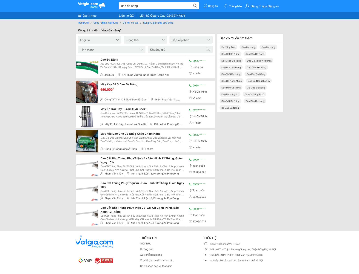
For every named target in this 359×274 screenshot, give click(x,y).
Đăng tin (213, 6)
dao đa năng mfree (231, 80)
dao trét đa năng (230, 100)
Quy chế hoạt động (151, 254)
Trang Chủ (83, 22)
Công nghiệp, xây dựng (105, 22)
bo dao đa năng (230, 107)
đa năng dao (228, 47)
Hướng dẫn (146, 249)
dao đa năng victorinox (259, 60)
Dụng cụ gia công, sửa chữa (158, 22)
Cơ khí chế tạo (130, 22)
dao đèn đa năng (255, 100)
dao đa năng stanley (259, 80)
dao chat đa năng (256, 67)
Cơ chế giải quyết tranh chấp (156, 260)
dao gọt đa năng (230, 53)
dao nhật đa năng (231, 67)
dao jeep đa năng (231, 60)
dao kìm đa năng (255, 74)
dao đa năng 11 (230, 94)
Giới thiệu (145, 243)
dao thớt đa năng (230, 74)
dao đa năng (248, 47)
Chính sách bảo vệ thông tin (156, 266)
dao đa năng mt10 (254, 94)
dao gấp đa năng (255, 53)
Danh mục (89, 15)
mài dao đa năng (256, 87)
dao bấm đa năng (231, 87)
